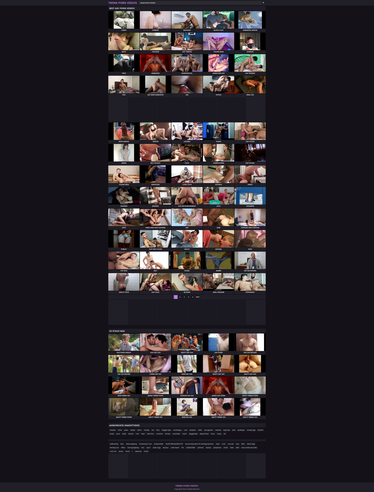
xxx (153, 430)
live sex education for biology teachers (199, 444)
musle (146, 451)
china (120, 430)
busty (112, 434)
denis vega (251, 444)
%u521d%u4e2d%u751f (174, 444)
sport (148, 447)
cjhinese (200, 447)
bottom (260, 430)
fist (182, 447)
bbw (243, 444)
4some (130, 434)
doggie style (166, 430)
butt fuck (150, 434)
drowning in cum (145, 444)
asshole (218, 430)
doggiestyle (193, 434)
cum (185, 430)
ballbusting (114, 444)
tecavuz (165, 447)
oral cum (113, 451)
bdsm (139, 430)
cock (137, 434)
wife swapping (131, 444)
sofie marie (175, 447)
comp (219, 434)
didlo (200, 430)
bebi (231, 447)
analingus (241, 430)
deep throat (204, 434)
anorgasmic (208, 430)
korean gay (251, 430)
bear (143, 434)
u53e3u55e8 (190, 447)
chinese (113, 430)
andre (226, 447)
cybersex (138, 451)
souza (127, 451)
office (123, 447)
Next (197, 297)
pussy (121, 451)
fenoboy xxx (114, 447)
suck (223, 444)
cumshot (159, 434)
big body (226, 430)
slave (218, 444)
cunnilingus (177, 430)
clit (225, 434)
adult (124, 434)
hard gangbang (133, 447)
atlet (237, 447)
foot (157, 430)
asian (126, 430)
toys (237, 444)
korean (167, 434)
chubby (146, 430)
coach (184, 434)
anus (118, 434)
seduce (208, 447)
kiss (142, 447)
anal (233, 430)
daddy (132, 430)
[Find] (263, 2)
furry (213, 434)
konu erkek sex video (249, 447)
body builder (158, 444)
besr (122, 444)
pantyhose (217, 447)
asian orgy (157, 447)
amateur (193, 430)
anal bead (176, 434)
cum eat (231, 444)
